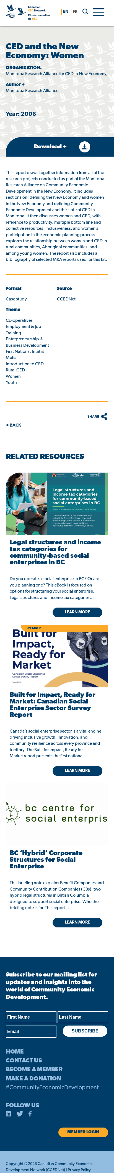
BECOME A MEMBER (34, 1070)
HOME (15, 1052)
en (65, 12)
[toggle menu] (98, 11)
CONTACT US (24, 1061)
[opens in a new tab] (57, 504)
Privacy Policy (79, 1170)
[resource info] (57, 806)
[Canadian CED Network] (28, 13)
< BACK (13, 425)
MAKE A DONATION (33, 1079)
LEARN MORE (77, 922)
